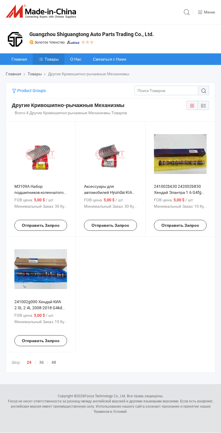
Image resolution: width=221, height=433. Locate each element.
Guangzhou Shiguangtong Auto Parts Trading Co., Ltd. (91, 34)
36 (41, 362)
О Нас (75, 59)
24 (29, 362)
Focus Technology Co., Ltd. (105, 395)
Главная (19, 59)
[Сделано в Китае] (42, 11)
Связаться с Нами (109, 59)
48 (54, 362)
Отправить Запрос (41, 225)
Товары (52, 59)
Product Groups (31, 90)
